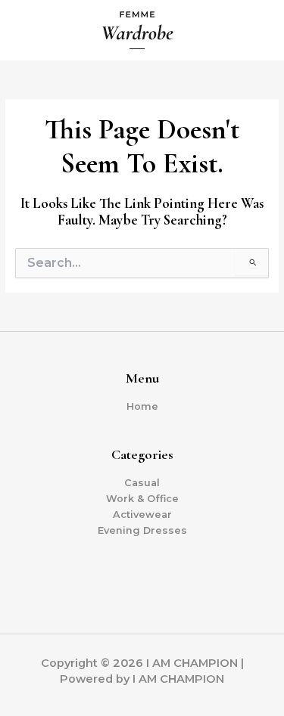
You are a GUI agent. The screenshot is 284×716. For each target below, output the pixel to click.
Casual (142, 482)
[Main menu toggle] (254, 30)
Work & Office (142, 498)
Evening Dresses (142, 530)
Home (142, 406)
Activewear (142, 514)
